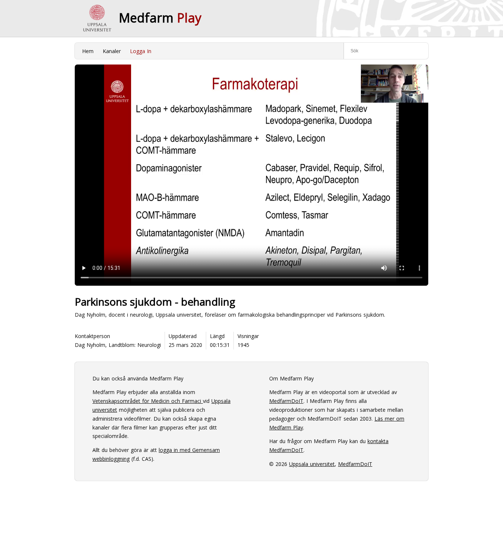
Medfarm (160, 17)
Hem (88, 51)
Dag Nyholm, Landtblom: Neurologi (118, 344)
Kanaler (112, 51)
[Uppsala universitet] (97, 18)
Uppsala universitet (312, 463)
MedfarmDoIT (286, 400)
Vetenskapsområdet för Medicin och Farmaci (147, 400)
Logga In (140, 51)
